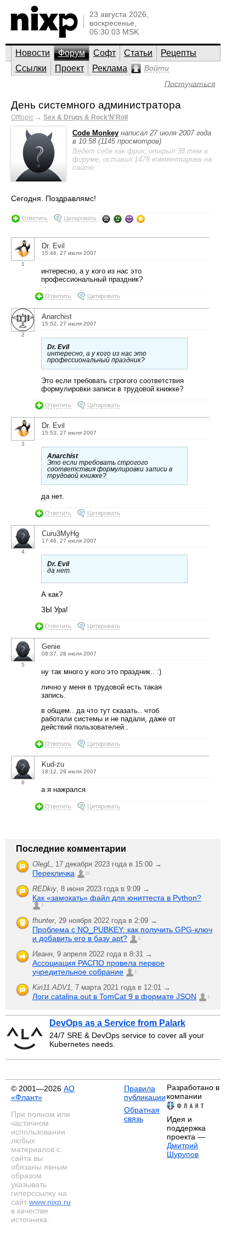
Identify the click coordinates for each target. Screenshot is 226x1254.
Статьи (138, 53)
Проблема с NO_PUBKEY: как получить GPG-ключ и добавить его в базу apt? (122, 934)
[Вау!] (141, 218)
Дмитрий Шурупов (183, 1150)
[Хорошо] (129, 218)
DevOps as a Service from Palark (117, 1023)
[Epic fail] (106, 218)
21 (88, 873)
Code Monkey (95, 133)
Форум (71, 53)
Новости (32, 53)
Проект (69, 68)
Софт (104, 53)
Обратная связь (142, 1114)
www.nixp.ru (50, 1202)
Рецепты (178, 53)
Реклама (109, 68)
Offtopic (22, 117)
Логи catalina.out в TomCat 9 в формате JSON (114, 996)
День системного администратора (96, 105)
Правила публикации (145, 1093)
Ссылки (31, 68)
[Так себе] (118, 218)
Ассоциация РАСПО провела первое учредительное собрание (98, 967)
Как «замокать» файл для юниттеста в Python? (116, 897)
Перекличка (53, 873)
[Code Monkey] (38, 179)
